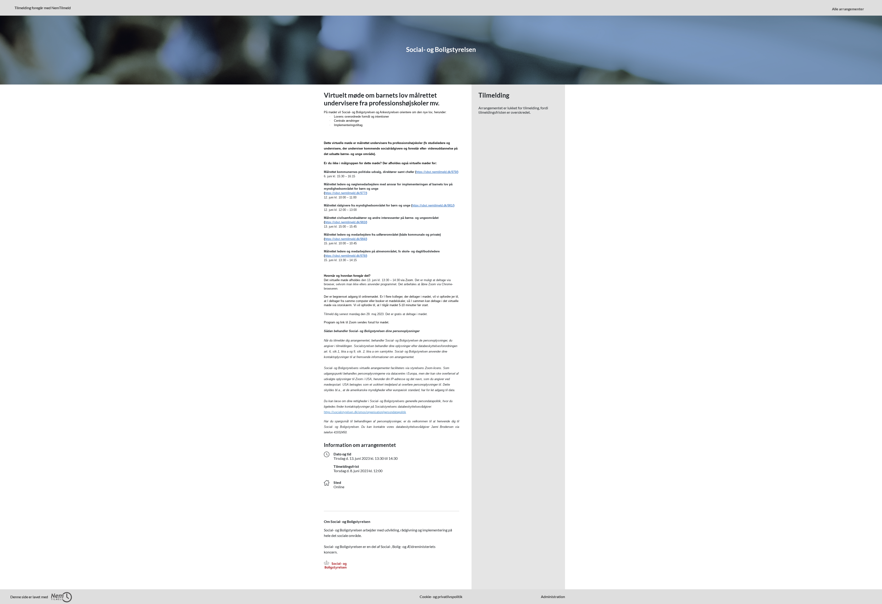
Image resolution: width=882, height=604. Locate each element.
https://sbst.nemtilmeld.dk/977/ (345, 193)
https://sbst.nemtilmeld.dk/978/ (345, 255)
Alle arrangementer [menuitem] (848, 9)
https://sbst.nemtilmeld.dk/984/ (345, 239)
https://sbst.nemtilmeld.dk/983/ (345, 222)
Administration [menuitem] (553, 596)
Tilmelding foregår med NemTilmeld (43, 7)
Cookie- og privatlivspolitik (441, 596)
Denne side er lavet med (29, 597)
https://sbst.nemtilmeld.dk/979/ (436, 172)
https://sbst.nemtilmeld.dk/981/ (432, 205)
